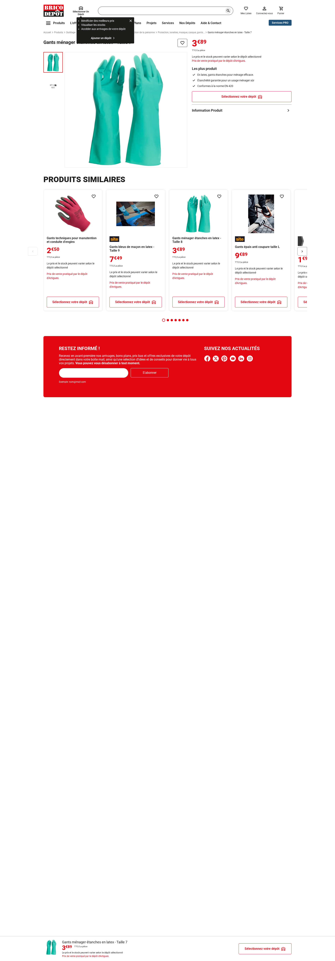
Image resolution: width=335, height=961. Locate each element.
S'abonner (149, 372)
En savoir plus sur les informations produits (242, 110)
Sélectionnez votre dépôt (238, 96)
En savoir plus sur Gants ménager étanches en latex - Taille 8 (198, 250)
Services (168, 23)
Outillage (70, 32)
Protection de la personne (141, 32)
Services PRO (280, 22)
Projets (151, 23)
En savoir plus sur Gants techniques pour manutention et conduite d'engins (73, 250)
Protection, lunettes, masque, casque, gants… (181, 32)
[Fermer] (131, 21)
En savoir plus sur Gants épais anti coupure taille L (261, 250)
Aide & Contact (211, 23)
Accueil (47, 32)
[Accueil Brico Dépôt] (53, 10)
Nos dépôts (187, 23)
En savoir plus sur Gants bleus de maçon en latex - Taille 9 (135, 250)
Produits (58, 32)
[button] (163, 320)
